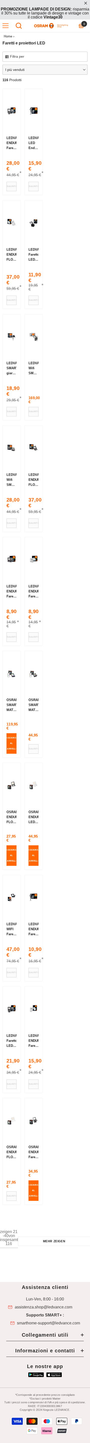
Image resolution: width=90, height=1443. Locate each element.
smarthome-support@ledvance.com (48, 1323)
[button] (45, 69)
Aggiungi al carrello (11, 743)
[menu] (5, 26)
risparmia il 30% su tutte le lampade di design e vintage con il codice (45, 13)
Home (8, 36)
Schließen (86, 3)
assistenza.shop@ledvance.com (43, 1307)
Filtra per (17, 56)
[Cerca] (19, 26)
